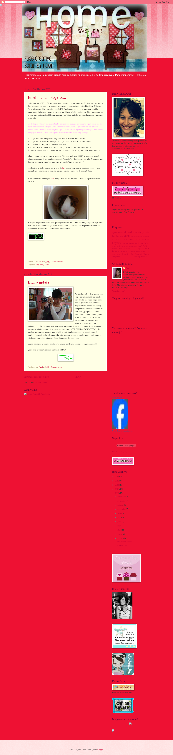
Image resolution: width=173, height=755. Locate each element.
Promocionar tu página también (122, 431)
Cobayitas (134, 236)
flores (122, 240)
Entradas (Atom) (41, 382)
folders (126, 240)
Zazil (53, 178)
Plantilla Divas (117, 249)
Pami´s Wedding (143, 246)
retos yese (116, 254)
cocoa (47, 264)
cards (127, 235)
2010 (117, 489)
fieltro (118, 240)
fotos (131, 239)
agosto (120, 513)
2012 (117, 480)
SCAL (132, 254)
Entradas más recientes (36, 376)
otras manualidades (131, 246)
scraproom (116, 256)
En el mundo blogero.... (47, 97)
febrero (120, 538)
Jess (63, 167)
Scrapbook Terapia (142, 254)
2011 (117, 485)
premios (127, 248)
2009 (117, 493)
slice (134, 257)
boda (121, 236)
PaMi (128, 268)
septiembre (121, 509)
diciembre (121, 496)
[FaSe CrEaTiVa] (120, 428)
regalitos (141, 248)
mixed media (116, 246)
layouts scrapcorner (130, 243)
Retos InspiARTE (129, 251)
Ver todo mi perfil (119, 291)
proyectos (134, 249)
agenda (114, 232)
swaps (138, 256)
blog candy (40, 264)
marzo (120, 534)
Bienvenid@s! (39, 282)
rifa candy (125, 254)
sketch (130, 257)
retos (120, 251)
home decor (145, 240)
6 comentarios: (58, 261)
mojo (123, 246)
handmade (137, 240)
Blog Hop (115, 236)
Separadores (124, 257)
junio (119, 521)
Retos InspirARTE (142, 251)
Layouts (117, 243)
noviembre (121, 500)
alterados (129, 232)
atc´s (137, 232)
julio (119, 517)
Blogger (100, 749)
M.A (146, 243)
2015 (117, 476)
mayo (119, 525)
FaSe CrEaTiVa (117, 397)
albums (120, 232)
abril (119, 529)
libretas (140, 243)
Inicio (78, 376)
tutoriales (144, 257)
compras (146, 236)
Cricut (114, 240)
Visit (119, 452)
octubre (120, 505)
